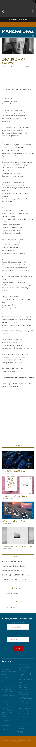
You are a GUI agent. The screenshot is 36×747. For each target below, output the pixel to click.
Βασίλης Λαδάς (22, 669)
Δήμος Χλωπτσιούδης (9, 672)
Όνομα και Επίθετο (18, 622)
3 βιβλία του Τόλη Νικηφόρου (12, 570)
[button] (33, 36)
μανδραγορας (24, 723)
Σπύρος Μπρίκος (6, 704)
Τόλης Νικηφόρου (24, 708)
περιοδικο (6, 725)
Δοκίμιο (6, 677)
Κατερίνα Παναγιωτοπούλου (26, 690)
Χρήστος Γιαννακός (7, 712)
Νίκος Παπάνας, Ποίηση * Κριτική (13, 566)
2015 (3, 665)
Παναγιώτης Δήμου (24, 701)
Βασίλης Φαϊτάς (6, 669)
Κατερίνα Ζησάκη (6, 689)
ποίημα (21, 726)
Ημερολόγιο (7, 686)
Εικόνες (5, 679)
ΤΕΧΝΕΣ (29, 740)
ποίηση (5, 729)
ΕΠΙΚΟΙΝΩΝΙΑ (18, 741)
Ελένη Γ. (20, 682)
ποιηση (20, 731)
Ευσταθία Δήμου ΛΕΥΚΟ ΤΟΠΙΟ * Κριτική (16, 575)
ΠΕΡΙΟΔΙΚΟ (6, 740)
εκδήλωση (4, 714)
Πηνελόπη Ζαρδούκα (26, 704)
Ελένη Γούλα (22, 685)
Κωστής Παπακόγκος (24, 692)
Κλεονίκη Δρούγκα (7, 691)
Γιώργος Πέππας (23, 671)
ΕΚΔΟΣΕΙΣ (13, 740)
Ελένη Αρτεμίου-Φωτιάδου (26, 679)
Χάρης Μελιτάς (23, 711)
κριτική (7, 719)
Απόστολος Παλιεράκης (24, 667)
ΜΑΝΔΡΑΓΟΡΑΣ (18, 31)
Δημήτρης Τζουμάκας (26, 674)
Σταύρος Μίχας (8, 706)
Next (32, 11)
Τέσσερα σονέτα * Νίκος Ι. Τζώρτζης (14, 579)
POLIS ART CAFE (23, 665)
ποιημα (21, 729)
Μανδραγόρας (24, 698)
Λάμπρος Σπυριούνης (24, 694)
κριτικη (4, 722)
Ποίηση (5, 66)
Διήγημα (4, 674)
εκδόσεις (4, 716)
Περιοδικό (5, 702)
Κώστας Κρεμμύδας (9, 694)
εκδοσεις (22, 716)
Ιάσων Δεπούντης (23, 687)
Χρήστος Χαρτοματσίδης (26, 713)
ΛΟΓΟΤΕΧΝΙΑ (21, 740)
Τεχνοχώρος (5, 708)
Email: (18, 635)
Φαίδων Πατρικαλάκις (7, 710)
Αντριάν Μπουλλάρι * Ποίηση (12, 561)
